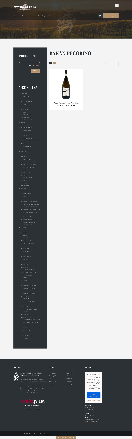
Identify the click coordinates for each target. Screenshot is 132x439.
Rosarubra (27, 99)
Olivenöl (26, 311)
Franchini (26, 248)
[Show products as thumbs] (50, 62)
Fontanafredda (28, 167)
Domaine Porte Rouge (30, 293)
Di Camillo (26, 96)
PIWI (24, 327)
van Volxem (27, 280)
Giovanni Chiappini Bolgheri (32, 209)
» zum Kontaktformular (91, 421)
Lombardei (24, 135)
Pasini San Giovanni (29, 149)
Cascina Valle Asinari (30, 164)
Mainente (26, 259)
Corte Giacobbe (28, 243)
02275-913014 (89, 415)
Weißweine (27, 341)
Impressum (69, 378)
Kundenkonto (70, 373)
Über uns (24, 16)
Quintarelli (27, 264)
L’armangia (26, 170)
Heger (25, 277)
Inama (25, 254)
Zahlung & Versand (54, 376)
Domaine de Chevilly (29, 288)
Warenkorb (52, 373)
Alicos (25, 191)
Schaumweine (27, 335)
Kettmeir (26, 230)
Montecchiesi (27, 219)
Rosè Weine (27, 330)
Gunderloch (27, 275)
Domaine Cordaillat (29, 285)
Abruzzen (24, 93)
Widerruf (68, 376)
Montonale (27, 146)
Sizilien (23, 188)
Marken (23, 151)
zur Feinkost (25, 296)
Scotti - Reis (25, 185)
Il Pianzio (26, 251)
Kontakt (51, 16)
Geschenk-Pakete (26, 127)
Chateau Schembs (28, 269)
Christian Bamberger (30, 272)
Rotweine (26, 333)
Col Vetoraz (27, 240)
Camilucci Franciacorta (31, 141)
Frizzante (26, 325)
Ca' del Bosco (27, 138)
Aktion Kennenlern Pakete (31, 319)
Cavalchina (27, 237)
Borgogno (27, 159)
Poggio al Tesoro (29, 222)
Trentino (24, 227)
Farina (25, 246)
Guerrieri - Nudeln (31, 309)
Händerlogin (47, 434)
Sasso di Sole (27, 225)
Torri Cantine (27, 101)
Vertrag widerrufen (66, 437)
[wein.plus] (33, 397)
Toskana (24, 199)
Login (57, 16)
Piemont (23, 156)
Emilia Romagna (26, 117)
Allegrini (26, 235)
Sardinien (24, 175)
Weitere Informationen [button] (93, 400)
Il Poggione (27, 216)
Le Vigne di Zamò (28, 125)
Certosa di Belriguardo (31, 204)
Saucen (25, 314)
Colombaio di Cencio (30, 206)
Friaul (23, 122)
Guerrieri (26, 154)
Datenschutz (53, 381)
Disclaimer (69, 381)
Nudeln (25, 306)
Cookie (51, 384)
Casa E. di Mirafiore (29, 162)
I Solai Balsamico (26, 130)
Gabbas (25, 180)
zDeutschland (25, 267)
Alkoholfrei (25, 104)
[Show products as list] (54, 62)
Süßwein (26, 338)
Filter (35, 70)
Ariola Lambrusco (29, 120)
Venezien (24, 232)
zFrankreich (25, 283)
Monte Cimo (27, 262)
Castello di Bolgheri (30, 201)
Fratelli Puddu (28, 177)
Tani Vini (25, 183)
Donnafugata (27, 193)
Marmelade (27, 304)
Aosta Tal (24, 107)
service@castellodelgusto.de (93, 419)
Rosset (25, 109)
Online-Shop (41, 16)
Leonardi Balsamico (32, 301)
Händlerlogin (69, 384)
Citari (25, 143)
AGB (50, 378)
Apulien (23, 112)
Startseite (17, 16)
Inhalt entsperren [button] (93, 395)
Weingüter (33, 16)
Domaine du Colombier (30, 291)
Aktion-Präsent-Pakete (30, 322)
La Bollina (26, 172)
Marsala (26, 196)
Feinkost (26, 298)
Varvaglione (27, 114)
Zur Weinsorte (26, 317)
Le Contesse (27, 256)
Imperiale (24, 133)
